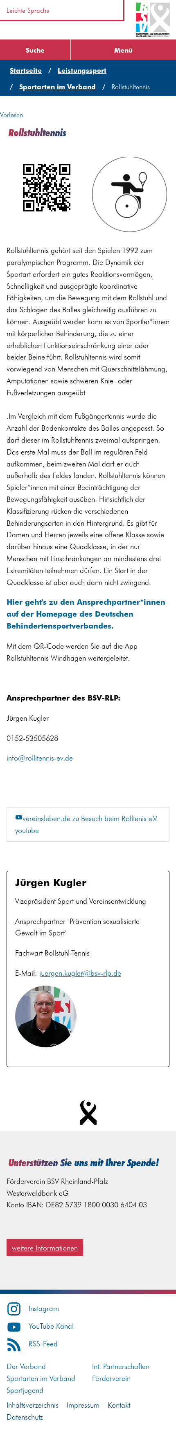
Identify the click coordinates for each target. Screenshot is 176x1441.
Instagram (44, 1308)
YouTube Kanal (51, 1325)
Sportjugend (25, 1390)
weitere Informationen (45, 1247)
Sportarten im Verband (41, 1378)
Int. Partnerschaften (120, 1366)
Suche (35, 49)
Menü (123, 49)
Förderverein (111, 1378)
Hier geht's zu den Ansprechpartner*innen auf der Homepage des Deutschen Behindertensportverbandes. (86, 613)
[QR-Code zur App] (46, 187)
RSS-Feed (43, 1343)
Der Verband (26, 1366)
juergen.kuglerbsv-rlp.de (80, 973)
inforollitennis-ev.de (40, 757)
